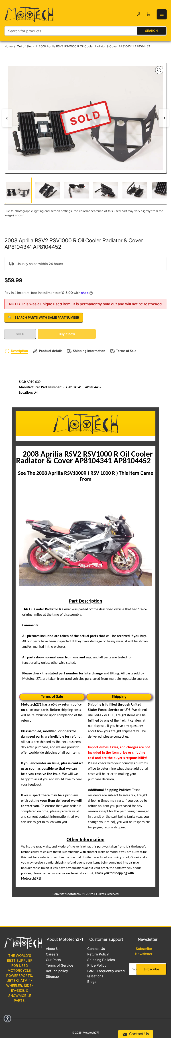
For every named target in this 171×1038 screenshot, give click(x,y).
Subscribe (151, 969)
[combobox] (85, 31)
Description (19, 351)
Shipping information (89, 351)
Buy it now (67, 334)
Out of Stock (25, 46)
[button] (7, 1018)
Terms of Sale (126, 351)
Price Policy (96, 965)
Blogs (91, 981)
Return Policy (98, 954)
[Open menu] (162, 14)
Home (8, 46)
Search (151, 30)
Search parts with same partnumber (43, 317)
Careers (52, 954)
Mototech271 (91, 1032)
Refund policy (57, 971)
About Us (53, 949)
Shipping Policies (101, 960)
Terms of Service (59, 965)
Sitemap (52, 976)
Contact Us (96, 949)
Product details (50, 351)
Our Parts (53, 960)
